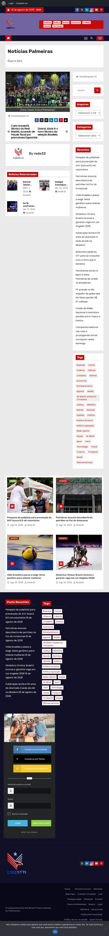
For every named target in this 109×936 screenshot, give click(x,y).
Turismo (81, 452)
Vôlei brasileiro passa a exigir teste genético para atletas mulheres (20, 651)
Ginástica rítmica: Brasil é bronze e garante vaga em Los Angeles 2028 (20, 669)
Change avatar (74, 899)
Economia (75, 22)
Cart (100, 894)
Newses (47, 908)
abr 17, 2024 (29, 209)
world (79, 457)
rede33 (40, 153)
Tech (87, 441)
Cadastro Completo (86, 894)
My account (97, 909)
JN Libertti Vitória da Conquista (86, 398)
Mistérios (91, 404)
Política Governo (85, 420)
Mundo (66, 22)
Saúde (80, 436)
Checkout (88, 899)
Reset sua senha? (29, 832)
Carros (91, 365)
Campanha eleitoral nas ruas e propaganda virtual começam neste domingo (87, 335)
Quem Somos (96, 919)
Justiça (80, 404)
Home (67, 889)
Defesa (93, 375)
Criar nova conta (41, 823)
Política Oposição (85, 425)
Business (81, 365)
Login (100, 904)
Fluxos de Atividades (76, 904)
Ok (55, 932)
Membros (84, 909)
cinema (81, 370)
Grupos (91, 904)
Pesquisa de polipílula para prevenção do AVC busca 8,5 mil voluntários (20, 613)
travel (94, 446)
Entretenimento (84, 386)
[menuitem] (3, 3)
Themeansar (14, 910)
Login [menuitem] (11, 3)
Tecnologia (58, 26)
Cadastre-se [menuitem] (21, 3)
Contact (98, 899)
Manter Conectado (20, 814)
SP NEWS (86, 22)
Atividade (98, 889)
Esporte (47, 26)
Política (57, 22)
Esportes (14, 538)
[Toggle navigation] (86, 38)
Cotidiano (81, 375)
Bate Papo (70, 894)
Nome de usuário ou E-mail (19, 784)
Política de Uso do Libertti (75, 919)
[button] (92, 38)
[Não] (105, 928)
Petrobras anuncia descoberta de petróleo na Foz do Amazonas (21, 632)
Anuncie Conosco (83, 889)
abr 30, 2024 (61, 188)
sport (79, 441)
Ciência (91, 370)
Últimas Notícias (85, 462)
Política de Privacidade (91, 914)
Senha (10, 799)
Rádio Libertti (83, 431)
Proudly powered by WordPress (20, 908)
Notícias (47, 22)
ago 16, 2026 (17, 525)
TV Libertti (93, 452)
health (90, 391)
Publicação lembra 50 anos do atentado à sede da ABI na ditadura (21, 688)
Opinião (80, 415)
